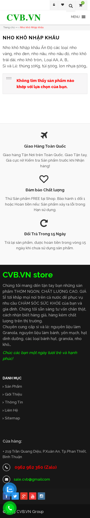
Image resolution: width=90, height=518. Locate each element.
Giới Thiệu (13, 394)
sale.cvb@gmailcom (32, 479)
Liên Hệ (11, 410)
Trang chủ (9, 27)
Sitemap (12, 418)
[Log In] (54, 5)
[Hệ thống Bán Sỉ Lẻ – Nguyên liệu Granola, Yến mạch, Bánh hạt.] (23, 17)
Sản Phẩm (13, 386)
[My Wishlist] (62, 5)
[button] (75, 16)
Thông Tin (14, 402)
